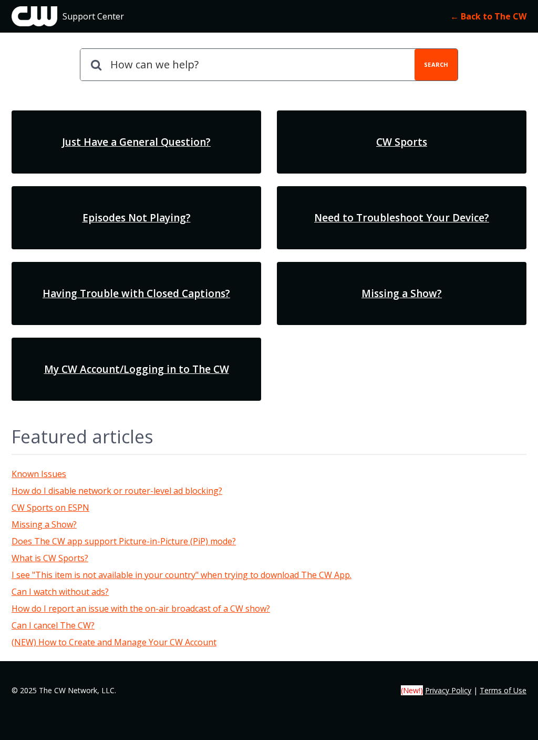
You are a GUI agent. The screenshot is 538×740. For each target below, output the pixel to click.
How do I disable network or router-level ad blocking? (117, 490)
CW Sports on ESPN (50, 507)
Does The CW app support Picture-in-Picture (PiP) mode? (124, 541)
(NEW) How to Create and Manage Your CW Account (114, 642)
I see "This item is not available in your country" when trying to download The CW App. (181, 575)
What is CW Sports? (50, 558)
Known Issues (39, 474)
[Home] (34, 16)
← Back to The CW (488, 16)
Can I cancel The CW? (53, 625)
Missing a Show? (44, 524)
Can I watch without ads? (60, 591)
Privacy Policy (448, 690)
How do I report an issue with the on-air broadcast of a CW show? (141, 608)
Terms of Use (503, 690)
